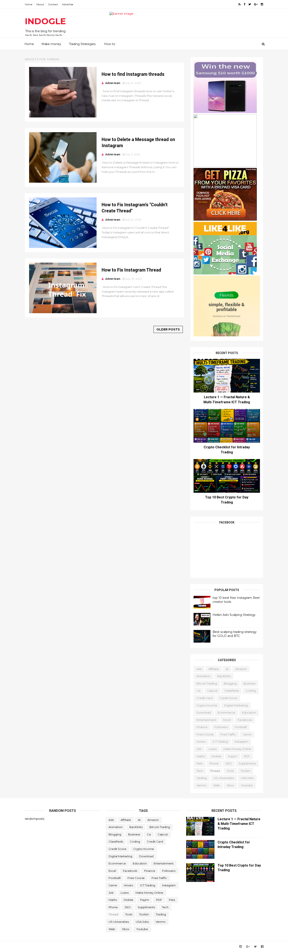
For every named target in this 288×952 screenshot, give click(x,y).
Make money (51, 44)
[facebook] (244, 4)
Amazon (241, 669)
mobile (216, 756)
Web (216, 785)
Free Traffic (228, 734)
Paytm (232, 756)
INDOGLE (45, 21)
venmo (201, 785)
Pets (199, 763)
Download (203, 712)
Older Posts (168, 329)
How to (109, 44)
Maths (200, 756)
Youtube (247, 785)
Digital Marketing (236, 705)
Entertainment (206, 720)
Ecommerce (226, 712)
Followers (221, 727)
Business (249, 683)
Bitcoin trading (206, 683)
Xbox (230, 785)
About (40, 4)
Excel (227, 720)
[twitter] (249, 4)
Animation (203, 676)
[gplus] (256, 4)
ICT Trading (220, 741)
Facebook (245, 720)
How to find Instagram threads (133, 74)
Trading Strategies (82, 44)
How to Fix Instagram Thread (131, 270)
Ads (199, 669)
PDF (247, 756)
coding (251, 690)
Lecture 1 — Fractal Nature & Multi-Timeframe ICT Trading (239, 823)
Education (249, 712)
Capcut (212, 690)
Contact (53, 4)
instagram (241, 741)
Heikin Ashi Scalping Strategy (234, 615)
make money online (237, 749)
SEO (229, 763)
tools (230, 770)
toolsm (245, 770)
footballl (241, 727)
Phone (214, 763)
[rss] (239, 4)
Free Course (205, 734)
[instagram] (262, 4)
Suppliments (247, 763)
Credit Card (204, 698)
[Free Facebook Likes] (225, 273)
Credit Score (228, 698)
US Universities (224, 778)
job (199, 749)
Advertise (67, 4)
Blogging (230, 683)
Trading (201, 778)
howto (201, 741)
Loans (213, 749)
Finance (201, 727)
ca (198, 690)
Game (247, 734)
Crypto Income (206, 705)
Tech (199, 770)
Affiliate (214, 669)
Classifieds (231, 690)
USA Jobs (247, 778)
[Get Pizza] (225, 219)
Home (28, 4)
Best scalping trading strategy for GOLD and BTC (235, 634)
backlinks (223, 676)
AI (227, 669)
